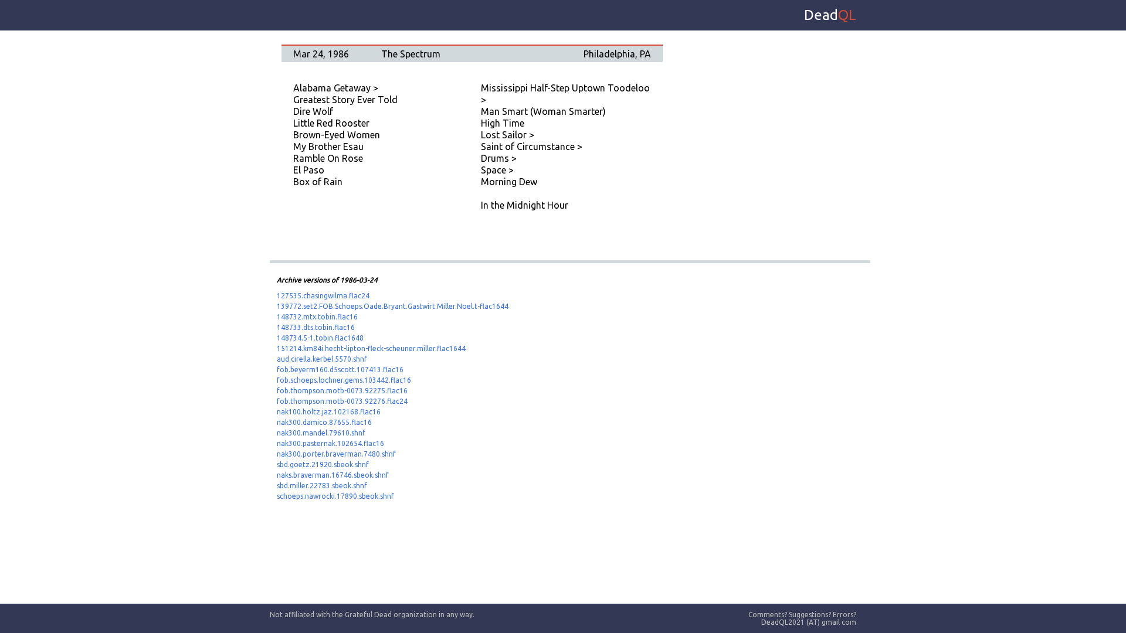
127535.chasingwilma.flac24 (323, 296)
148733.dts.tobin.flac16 (316, 327)
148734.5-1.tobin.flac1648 (320, 338)
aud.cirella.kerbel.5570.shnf (322, 359)
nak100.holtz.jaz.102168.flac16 (329, 412)
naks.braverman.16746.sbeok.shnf (333, 475)
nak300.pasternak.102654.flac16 (330, 443)
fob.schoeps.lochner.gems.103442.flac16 (344, 380)
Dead (830, 15)
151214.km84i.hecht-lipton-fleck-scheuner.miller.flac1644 (371, 348)
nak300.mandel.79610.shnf (321, 433)
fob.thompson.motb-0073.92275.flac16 (342, 390)
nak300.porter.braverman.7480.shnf (336, 454)
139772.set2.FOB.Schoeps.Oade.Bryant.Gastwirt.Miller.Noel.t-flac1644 (392, 306)
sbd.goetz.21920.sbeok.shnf (323, 464)
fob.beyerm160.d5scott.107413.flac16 (340, 369)
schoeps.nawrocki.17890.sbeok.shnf (335, 496)
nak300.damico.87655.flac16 (324, 422)
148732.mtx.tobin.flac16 (317, 317)
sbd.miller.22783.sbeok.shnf (322, 485)
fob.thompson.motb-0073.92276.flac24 (342, 401)
